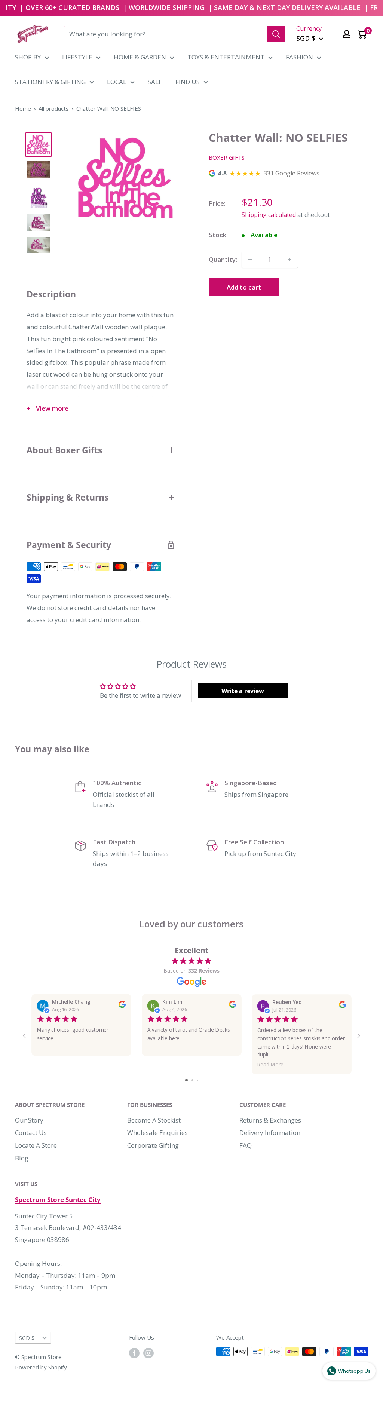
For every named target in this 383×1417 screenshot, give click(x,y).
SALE (155, 81)
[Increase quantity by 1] (289, 259)
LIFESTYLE (77, 57)
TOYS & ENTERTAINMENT (225, 57)
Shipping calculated (269, 215)
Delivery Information (269, 1132)
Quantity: (223, 259)
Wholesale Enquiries (157, 1132)
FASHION (299, 57)
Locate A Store (36, 1145)
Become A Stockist (154, 1120)
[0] (362, 34)
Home (23, 108)
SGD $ (26, 1337)
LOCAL (116, 81)
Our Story (29, 1120)
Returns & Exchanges (270, 1120)
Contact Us (31, 1132)
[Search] (276, 34)
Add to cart (244, 287)
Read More (270, 1064)
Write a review (242, 691)
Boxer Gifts (227, 157)
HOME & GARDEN (140, 57)
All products (54, 108)
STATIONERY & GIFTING (50, 81)
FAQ (245, 1145)
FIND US (187, 81)
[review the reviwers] (122, 1006)
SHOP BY (28, 57)
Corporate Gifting (153, 1145)
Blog (21, 1158)
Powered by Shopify (41, 1367)
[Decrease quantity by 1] (250, 259)
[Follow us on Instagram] (148, 1352)
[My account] (346, 34)
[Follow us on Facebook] (134, 1352)
